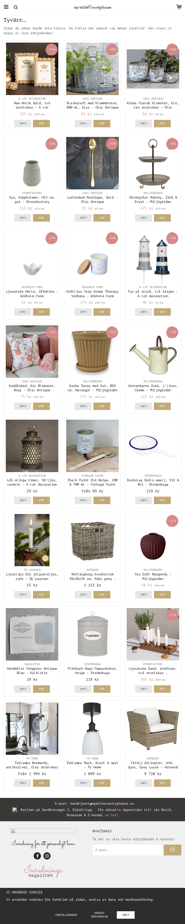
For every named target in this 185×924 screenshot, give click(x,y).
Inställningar (66, 915)
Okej (125, 915)
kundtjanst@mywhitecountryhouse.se (102, 803)
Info (22, 123)
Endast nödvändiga (99, 914)
